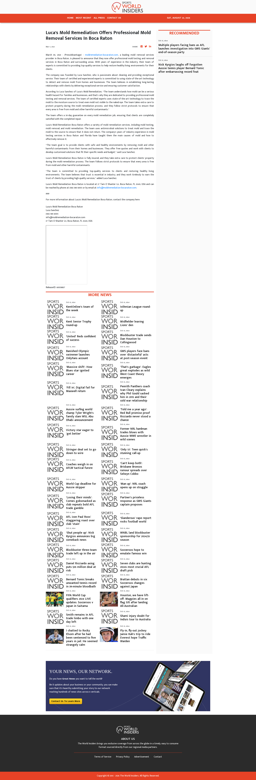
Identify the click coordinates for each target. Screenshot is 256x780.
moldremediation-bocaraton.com (101, 55)
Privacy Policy (122, 757)
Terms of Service (102, 757)
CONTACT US (114, 18)
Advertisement (141, 757)
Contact (158, 757)
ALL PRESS (99, 18)
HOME (70, 18)
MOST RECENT (83, 18)
